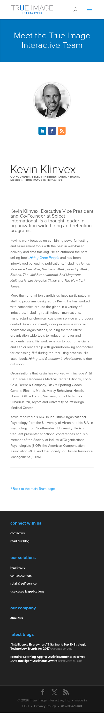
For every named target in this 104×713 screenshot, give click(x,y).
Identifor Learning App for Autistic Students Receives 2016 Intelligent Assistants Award (47, 659)
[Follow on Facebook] (52, 131)
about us (16, 618)
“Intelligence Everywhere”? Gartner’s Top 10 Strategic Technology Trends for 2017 (48, 647)
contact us (17, 533)
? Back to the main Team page (32, 489)
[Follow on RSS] (62, 131)
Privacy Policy (45, 706)
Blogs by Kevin (52, 149)
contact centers (21, 576)
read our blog (20, 541)
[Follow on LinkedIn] (42, 131)
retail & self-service (23, 584)
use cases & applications (27, 591)
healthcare (17, 568)
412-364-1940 (71, 706)
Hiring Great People (44, 258)
